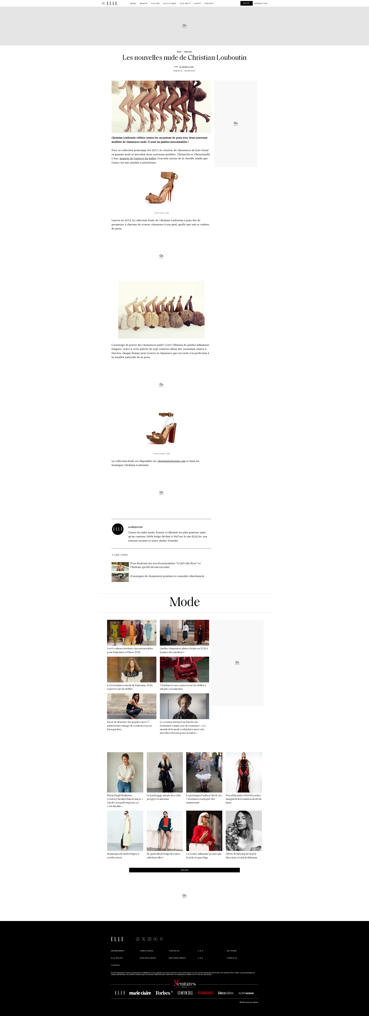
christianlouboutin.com (171, 461)
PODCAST (209, 3)
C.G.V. (200, 958)
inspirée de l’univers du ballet (138, 158)
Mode (133, 3)
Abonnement (118, 950)
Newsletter (261, 3)
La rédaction (186, 66)
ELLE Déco (185, 3)
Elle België (117, 958)
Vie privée (232, 950)
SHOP (246, 3)
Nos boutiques (148, 958)
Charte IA (232, 958)
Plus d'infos (216, 974)
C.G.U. (201, 950)
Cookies (115, 965)
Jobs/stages (146, 950)
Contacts (174, 950)
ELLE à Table (169, 3)
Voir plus (184, 869)
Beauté (143, 3)
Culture (155, 3)
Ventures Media (177, 958)
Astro (197, 3)
